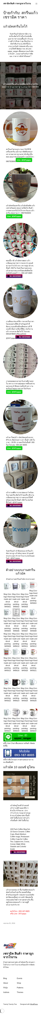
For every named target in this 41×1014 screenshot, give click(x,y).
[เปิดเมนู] (36, 3)
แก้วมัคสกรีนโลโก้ (15, 26)
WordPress (34, 1004)
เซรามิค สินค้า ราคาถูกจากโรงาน (17, 3)
